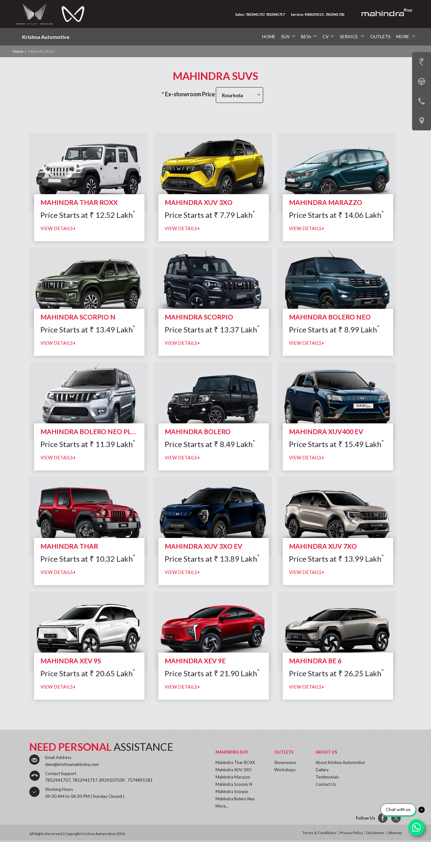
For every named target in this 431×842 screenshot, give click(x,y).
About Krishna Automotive (340, 762)
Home (268, 36)
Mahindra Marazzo (233, 776)
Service (349, 36)
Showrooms (285, 762)
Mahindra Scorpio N (234, 784)
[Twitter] (396, 818)
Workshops (285, 769)
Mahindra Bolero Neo (235, 798)
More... (222, 806)
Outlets (380, 36)
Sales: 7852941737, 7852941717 (260, 14)
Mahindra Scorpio (232, 791)
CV (325, 36)
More (403, 36)
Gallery (322, 769)
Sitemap (395, 832)
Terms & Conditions (319, 832)
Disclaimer (375, 832)
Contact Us (326, 784)
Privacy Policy (351, 832)
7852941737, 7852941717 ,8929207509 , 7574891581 (99, 780)
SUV (285, 36)
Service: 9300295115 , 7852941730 (317, 14)
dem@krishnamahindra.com (72, 764)
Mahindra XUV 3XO (234, 769)
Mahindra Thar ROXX (235, 762)
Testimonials (327, 776)
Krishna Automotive (45, 37)
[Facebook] (383, 818)
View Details (57, 228)
